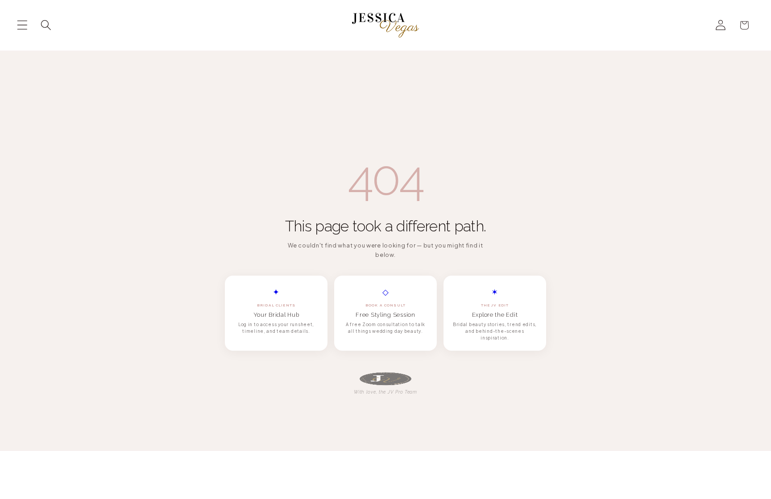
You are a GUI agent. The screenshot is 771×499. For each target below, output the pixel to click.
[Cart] (744, 25)
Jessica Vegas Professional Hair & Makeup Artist (377, 480)
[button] (22, 25)
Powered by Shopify (466, 480)
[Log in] (721, 25)
